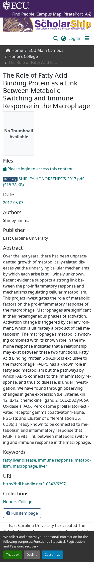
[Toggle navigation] (87, 38)
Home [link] (17, 50)
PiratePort (73, 14)
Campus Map (48, 14)
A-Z (88, 14)
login (25, 169)
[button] (56, 38)
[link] (47, 177)
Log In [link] (74, 38)
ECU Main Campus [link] (46, 50)
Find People (23, 14)
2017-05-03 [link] (13, 202)
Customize (52, 554)
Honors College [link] (23, 56)
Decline (32, 554)
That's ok (13, 554)
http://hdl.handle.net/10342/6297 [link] (34, 484)
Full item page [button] (24, 513)
